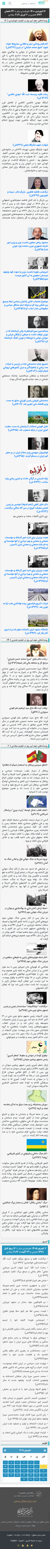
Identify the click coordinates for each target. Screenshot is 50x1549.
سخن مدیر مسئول (38, 1535)
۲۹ (37, 1479)
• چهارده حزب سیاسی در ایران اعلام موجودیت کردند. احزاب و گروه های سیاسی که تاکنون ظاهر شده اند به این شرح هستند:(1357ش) (25, 1367)
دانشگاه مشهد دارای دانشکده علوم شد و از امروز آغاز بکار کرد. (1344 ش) (26, 631)
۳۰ (31, 1479)
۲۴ (24, 1475)
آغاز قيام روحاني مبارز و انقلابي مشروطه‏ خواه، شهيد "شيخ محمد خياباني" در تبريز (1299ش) (27, 46)
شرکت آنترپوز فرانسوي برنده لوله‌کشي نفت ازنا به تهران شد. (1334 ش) (25, 605)
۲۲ (37, 1475)
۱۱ (17, 1466)
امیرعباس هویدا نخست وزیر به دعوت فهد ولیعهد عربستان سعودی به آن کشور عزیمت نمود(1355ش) (25, 275)
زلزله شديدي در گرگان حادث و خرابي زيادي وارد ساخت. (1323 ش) (26, 480)
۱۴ (43, 1470)
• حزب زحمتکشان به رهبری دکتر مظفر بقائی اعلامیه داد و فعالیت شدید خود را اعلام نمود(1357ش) (25, 1355)
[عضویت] (23, 1546)
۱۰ (24, 1466)
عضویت (10, 1535)
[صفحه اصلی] (31, 1546)
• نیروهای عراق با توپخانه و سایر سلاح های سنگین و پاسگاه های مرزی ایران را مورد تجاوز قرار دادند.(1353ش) (25, 1342)
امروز (44, 1241)
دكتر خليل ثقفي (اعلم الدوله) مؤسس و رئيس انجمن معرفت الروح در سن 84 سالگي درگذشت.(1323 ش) (26, 508)
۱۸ (17, 1470)
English (14, 1540)
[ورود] (27, 1546)
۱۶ (31, 1470)
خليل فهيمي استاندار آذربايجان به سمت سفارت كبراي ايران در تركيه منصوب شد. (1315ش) (26, 428)
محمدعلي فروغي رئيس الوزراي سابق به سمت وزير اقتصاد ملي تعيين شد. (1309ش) (27, 402)
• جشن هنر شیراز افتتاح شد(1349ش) (30, 1281)
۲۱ (43, 1475)
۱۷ (24, 1470)
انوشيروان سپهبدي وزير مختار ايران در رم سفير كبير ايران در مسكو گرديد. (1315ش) (27, 454)
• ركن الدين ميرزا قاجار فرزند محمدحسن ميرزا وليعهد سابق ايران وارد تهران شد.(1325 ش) (25, 1417)
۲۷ (5, 1475)
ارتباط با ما (26, 1535)
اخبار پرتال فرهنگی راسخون (25, 1501)
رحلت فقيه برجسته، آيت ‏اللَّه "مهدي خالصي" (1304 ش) (27, 96)
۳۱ (24, 1479)
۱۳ (5, 1466)
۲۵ (17, 1475)
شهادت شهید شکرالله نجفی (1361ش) (30, 145)
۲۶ (11, 1475)
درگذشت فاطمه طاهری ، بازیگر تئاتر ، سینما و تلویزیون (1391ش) (27, 194)
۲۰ (5, 1470)
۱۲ (11, 1466)
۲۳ (31, 1475)
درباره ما (17, 1535)
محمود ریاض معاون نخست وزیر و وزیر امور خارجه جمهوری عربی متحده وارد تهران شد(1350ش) (27, 246)
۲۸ (43, 1479)
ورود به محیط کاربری (33, 1540)
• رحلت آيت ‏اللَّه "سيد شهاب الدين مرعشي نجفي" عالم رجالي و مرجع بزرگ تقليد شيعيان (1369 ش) (25, 1272)
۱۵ (37, 1470)
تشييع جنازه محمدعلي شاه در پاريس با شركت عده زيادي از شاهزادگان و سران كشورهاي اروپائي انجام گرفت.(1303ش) (25, 367)
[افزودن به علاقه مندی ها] (18, 1546)
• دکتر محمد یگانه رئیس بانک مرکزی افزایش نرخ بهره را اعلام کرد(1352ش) (25, 1331)
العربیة (21, 1540)
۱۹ (11, 1470)
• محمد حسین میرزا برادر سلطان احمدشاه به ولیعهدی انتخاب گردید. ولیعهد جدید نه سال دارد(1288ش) (25, 1380)
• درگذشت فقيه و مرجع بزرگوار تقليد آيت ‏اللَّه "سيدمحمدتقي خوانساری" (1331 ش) (25, 1261)
